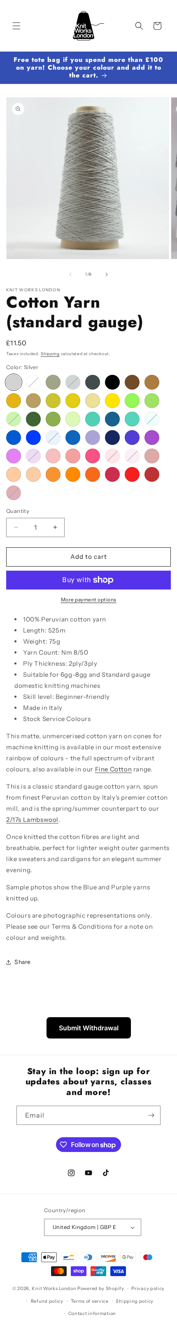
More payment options (88, 599)
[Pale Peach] (13, 474)
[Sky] (53, 437)
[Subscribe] (151, 1115)
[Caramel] (13, 400)
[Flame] (92, 474)
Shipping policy (135, 1301)
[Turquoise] (132, 419)
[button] (16, 26)
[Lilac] (33, 456)
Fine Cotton (113, 769)
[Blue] (13, 437)
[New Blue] (72, 437)
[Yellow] (112, 400)
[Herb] (72, 419)
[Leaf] (13, 419)
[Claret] (151, 474)
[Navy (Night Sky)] (92, 437)
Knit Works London (54, 1288)
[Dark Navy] (112, 437)
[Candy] (72, 456)
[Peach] (33, 474)
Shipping (50, 353)
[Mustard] (53, 400)
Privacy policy (148, 1288)
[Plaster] (151, 456)
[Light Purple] (13, 456)
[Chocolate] (132, 382)
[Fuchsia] (92, 456)
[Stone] (53, 382)
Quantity (17, 511)
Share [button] (22, 962)
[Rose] (112, 474)
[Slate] (92, 382)
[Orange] (72, 474)
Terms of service (90, 1301)
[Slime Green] (151, 400)
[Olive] (53, 419)
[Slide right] (107, 274)
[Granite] (72, 382)
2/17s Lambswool (32, 819)
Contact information (92, 1313)
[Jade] (92, 419)
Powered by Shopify (100, 1288)
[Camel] (33, 400)
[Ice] (151, 419)
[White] (33, 382)
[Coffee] (151, 382)
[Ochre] (72, 400)
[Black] (112, 382)
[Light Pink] (132, 456)
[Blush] (53, 456)
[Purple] (151, 437)
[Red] (132, 474)
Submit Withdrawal (89, 1028)
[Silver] (13, 382)
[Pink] (112, 456)
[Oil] (112, 419)
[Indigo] (132, 437)
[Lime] (132, 400)
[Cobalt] (33, 437)
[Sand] (92, 400)
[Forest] (33, 419)
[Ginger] (53, 474)
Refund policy (47, 1301)
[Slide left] (70, 274)
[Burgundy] (13, 492)
